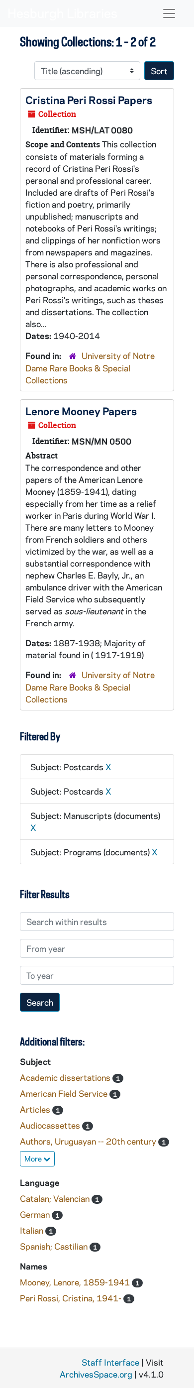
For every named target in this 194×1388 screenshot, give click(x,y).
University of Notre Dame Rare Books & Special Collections (90, 367)
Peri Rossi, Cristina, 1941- (71, 1297)
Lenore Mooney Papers (81, 411)
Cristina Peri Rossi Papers (88, 100)
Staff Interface (110, 1362)
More (33, 1158)
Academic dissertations (66, 1077)
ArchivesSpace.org (96, 1374)
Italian (32, 1230)
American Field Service (64, 1093)
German (36, 1214)
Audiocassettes (51, 1125)
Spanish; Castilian (55, 1246)
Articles (36, 1109)
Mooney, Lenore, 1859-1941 (76, 1281)
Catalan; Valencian (56, 1198)
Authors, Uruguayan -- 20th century (89, 1141)
